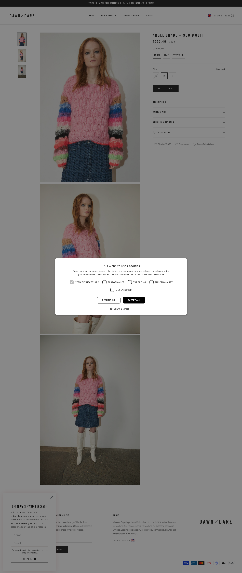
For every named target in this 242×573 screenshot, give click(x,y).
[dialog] (121, 286)
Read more (159, 274)
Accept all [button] (134, 300)
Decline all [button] (108, 300)
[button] (120, 309)
